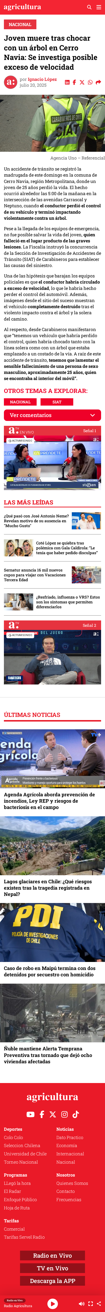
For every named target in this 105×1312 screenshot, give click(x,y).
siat (57, 401)
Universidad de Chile (25, 1154)
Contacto (65, 1191)
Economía (66, 1145)
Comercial (14, 1229)
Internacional (70, 1154)
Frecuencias (68, 1199)
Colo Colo (13, 1137)
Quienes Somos (72, 1183)
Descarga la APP (52, 1281)
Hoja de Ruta (17, 1208)
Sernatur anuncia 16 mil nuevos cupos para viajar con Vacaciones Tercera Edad (35, 575)
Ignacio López (42, 79)
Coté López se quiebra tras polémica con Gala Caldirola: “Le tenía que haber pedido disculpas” (67, 548)
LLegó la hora (17, 1183)
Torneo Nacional (21, 1162)
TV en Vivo (52, 1268)
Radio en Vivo (52, 1255)
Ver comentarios (31, 414)
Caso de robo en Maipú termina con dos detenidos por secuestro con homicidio (49, 971)
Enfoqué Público (20, 1199)
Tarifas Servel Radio (24, 1237)
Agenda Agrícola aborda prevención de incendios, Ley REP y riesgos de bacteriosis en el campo (49, 800)
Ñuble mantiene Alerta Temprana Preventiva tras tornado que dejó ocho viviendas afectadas (48, 1054)
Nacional (20, 24)
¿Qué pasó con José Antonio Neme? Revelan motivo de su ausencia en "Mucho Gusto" (36, 520)
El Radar (12, 1191)
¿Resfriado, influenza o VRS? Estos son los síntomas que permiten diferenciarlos (68, 602)
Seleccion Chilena (22, 1145)
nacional (20, 401)
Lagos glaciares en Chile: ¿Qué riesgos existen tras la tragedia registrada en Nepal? (48, 887)
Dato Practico (69, 1137)
